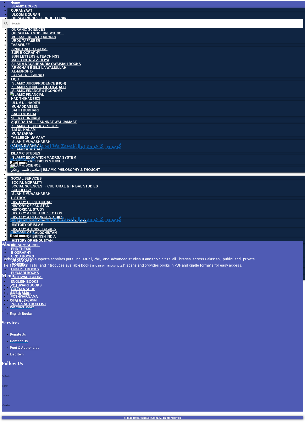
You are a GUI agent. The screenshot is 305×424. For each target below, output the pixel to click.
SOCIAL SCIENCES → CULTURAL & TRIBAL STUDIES (54, 186)
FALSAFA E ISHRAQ (27, 75)
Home (15, 2)
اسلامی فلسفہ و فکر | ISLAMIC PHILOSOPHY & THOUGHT (55, 170)
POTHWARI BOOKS (27, 277)
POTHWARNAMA (24, 296)
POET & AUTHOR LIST (28, 304)
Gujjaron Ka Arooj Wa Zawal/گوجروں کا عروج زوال (65, 146)
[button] (152, 377)
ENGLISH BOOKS (25, 281)
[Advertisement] (152, 59)
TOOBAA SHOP (23, 289)
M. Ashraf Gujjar (22, 159)
